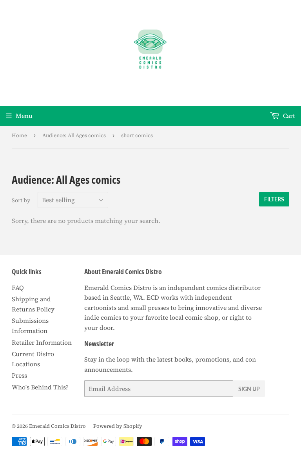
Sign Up (249, 388)
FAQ (18, 287)
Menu (24, 115)
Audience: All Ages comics (74, 135)
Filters (274, 199)
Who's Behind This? (40, 387)
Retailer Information (42, 342)
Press (19, 375)
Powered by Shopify (117, 426)
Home (19, 135)
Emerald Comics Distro (57, 426)
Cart (288, 115)
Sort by (21, 200)
